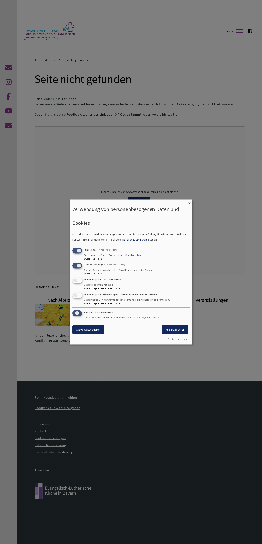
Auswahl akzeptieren (88, 329)
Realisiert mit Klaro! (178, 339)
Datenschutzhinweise (135, 239)
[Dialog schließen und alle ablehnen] (189, 202)
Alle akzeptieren (175, 329)
